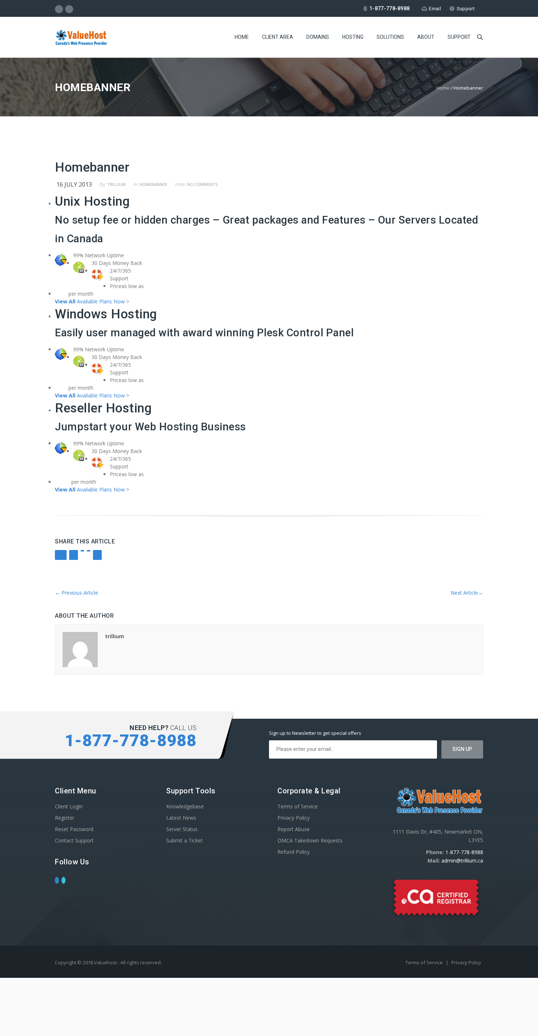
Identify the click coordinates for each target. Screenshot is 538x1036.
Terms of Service (297, 806)
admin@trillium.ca (462, 860)
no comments (202, 184)
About (425, 37)
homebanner (153, 184)
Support (466, 8)
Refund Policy (293, 851)
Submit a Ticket (184, 840)
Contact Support (74, 840)
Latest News (181, 817)
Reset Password (74, 829)
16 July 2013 (74, 184)
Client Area (277, 37)
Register (64, 817)
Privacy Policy (293, 817)
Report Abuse (293, 829)
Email (435, 8)
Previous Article (76, 592)
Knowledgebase (185, 806)
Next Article (467, 592)
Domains (317, 37)
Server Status (182, 829)
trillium (116, 184)
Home (242, 37)
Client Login (69, 806)
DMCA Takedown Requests (310, 840)
